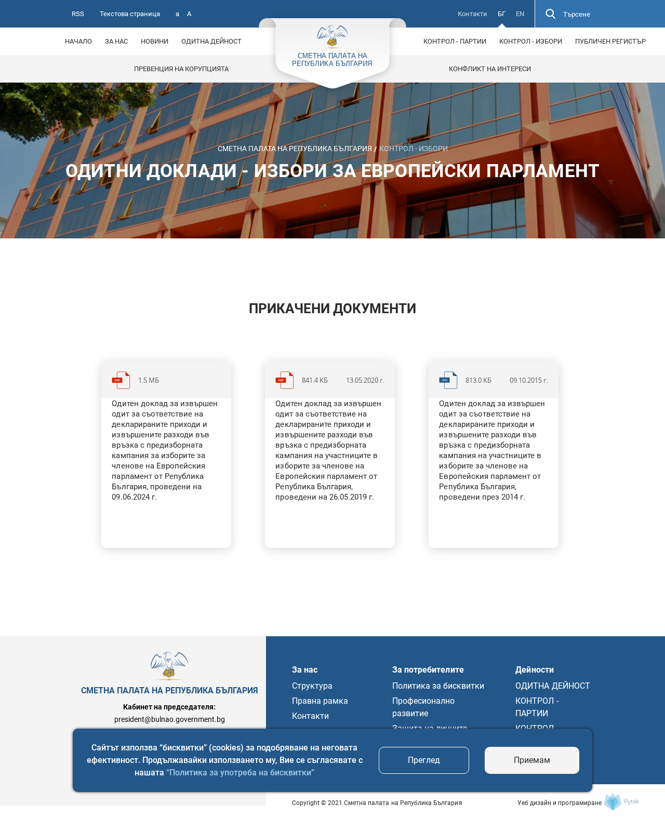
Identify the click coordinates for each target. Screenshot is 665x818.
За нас (116, 41)
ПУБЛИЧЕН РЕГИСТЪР (610, 41)
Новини (154, 41)
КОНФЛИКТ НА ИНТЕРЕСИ (490, 69)
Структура (312, 686)
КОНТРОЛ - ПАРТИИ (454, 41)
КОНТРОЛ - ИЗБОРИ (530, 41)
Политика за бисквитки (438, 686)
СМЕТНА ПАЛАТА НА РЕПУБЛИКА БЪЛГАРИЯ (295, 148)
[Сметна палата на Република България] (621, 802)
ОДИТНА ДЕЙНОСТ (211, 41)
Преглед (424, 760)
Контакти (472, 14)
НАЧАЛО (78, 41)
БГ (502, 14)
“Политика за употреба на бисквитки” (240, 772)
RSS (78, 14)
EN (520, 14)
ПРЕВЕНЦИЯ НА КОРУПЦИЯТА (181, 69)
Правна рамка (320, 701)
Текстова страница (130, 14)
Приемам (532, 760)
